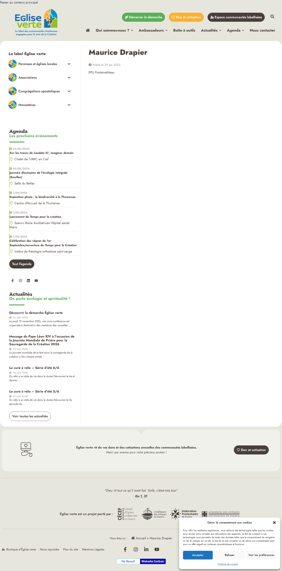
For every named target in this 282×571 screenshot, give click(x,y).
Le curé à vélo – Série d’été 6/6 (34, 367)
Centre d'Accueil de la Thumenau (37, 203)
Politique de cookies (228, 564)
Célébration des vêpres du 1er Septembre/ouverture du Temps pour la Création (43, 243)
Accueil (140, 538)
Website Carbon (152, 561)
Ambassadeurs (151, 30)
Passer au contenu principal (19, 2)
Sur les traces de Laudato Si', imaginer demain (41, 153)
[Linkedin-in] (146, 549)
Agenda (233, 30)
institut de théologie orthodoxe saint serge (43, 251)
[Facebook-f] (12, 280)
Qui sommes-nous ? (112, 30)
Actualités (209, 30)
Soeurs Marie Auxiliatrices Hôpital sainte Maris (39, 225)
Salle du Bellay (24, 183)
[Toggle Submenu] (39, 64)
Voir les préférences (261, 555)
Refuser (229, 555)
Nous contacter (262, 30)
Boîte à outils (184, 30)
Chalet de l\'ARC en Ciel (31, 159)
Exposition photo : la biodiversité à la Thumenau (43, 197)
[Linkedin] (28, 280)
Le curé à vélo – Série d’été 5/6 (34, 391)
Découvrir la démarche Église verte (36, 312)
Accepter (198, 555)
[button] (274, 522)
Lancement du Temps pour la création (35, 217)
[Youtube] (36, 280)
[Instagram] (20, 280)
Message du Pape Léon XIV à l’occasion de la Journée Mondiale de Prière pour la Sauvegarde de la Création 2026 (41, 340)
